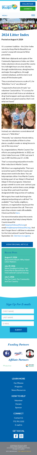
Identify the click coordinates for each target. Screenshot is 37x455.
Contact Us (18, 418)
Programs (18, 386)
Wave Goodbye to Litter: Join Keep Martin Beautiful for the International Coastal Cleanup (17, 270)
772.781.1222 (18, 421)
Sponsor (18, 407)
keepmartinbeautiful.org (15, 225)
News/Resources (19, 390)
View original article (17, 244)
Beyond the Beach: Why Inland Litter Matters (17, 261)
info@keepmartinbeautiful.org (18, 227)
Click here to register (22, 236)
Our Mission (18, 383)
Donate (28, 9)
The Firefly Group (24, 451)
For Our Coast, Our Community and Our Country (17, 280)
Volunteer (27, 4)
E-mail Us (18, 425)
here (18, 213)
